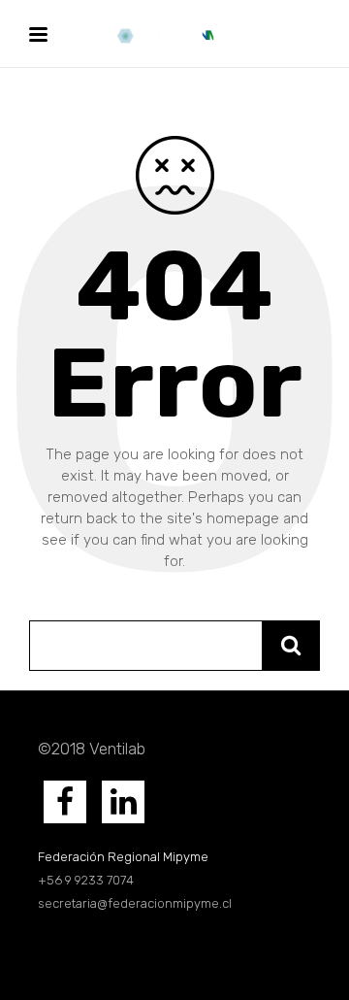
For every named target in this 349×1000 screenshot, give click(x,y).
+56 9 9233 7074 (87, 880)
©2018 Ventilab (91, 748)
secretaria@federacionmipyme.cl (135, 903)
